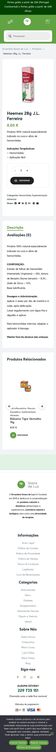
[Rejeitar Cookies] (52, 733)
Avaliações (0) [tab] (19, 235)
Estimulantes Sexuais (28, 611)
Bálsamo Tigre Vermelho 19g (25, 420)
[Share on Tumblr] (26, 203)
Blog (28, 663)
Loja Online (28, 652)
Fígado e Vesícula (28, 616)
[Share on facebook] (15, 203)
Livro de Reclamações (28, 574)
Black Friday (28, 658)
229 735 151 (28, 690)
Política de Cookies (28, 548)
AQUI (27, 738)
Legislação (28, 569)
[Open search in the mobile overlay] (28, 36)
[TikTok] (38, 677)
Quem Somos (28, 637)
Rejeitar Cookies (39, 742)
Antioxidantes (28, 590)
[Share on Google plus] (30, 203)
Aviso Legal (28, 543)
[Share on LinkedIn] (23, 203)
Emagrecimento (28, 605)
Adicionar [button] (22, 435)
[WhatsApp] (31, 677)
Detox (28, 595)
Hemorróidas (25, 195)
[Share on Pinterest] (34, 203)
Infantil (28, 621)
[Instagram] (24, 677)
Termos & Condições (28, 564)
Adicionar (24, 180)
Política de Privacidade (28, 553)
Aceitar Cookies (18, 742)
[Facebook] (17, 677)
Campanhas (28, 642)
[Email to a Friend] (37, 203)
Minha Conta (28, 647)
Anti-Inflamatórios (18, 408)
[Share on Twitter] (19, 203)
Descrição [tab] (15, 227)
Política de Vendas (28, 558)
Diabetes (28, 600)
